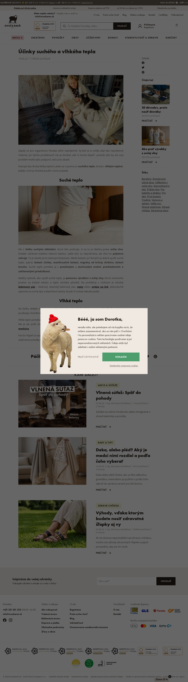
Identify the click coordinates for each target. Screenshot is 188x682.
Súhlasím (121, 356)
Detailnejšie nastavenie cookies (124, 365)
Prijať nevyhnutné (88, 356)
